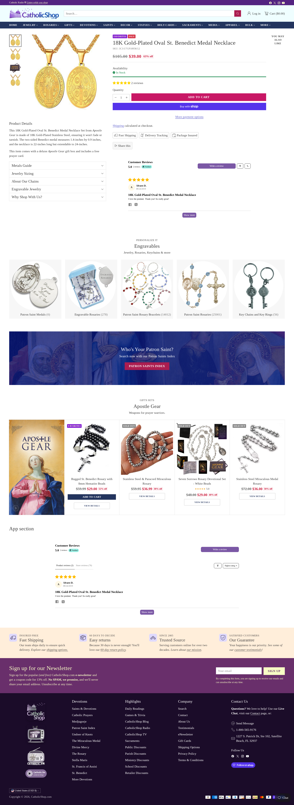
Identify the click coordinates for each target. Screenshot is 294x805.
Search (182, 708)
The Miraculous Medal (86, 740)
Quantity (118, 90)
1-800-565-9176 (246, 729)
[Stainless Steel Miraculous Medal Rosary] (257, 449)
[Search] (237, 13)
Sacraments (132, 740)
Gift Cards (184, 740)
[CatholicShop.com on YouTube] (283, 3)
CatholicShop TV (136, 734)
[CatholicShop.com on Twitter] (274, 3)
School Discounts (136, 766)
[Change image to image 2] (15, 55)
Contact (183, 715)
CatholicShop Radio (137, 728)
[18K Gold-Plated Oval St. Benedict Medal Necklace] (65, 75)
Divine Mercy (80, 747)
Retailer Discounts (136, 773)
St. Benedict (79, 773)
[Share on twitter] (136, 205)
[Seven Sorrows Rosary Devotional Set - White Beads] (202, 449)
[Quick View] (114, 427)
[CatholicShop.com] (34, 13)
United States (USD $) (26, 790)
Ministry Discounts (137, 760)
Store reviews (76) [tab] (84, 565)
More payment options (189, 116)
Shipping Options (189, 747)
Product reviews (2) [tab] (65, 565)
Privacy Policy (187, 753)
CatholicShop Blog (137, 721)
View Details (92, 506)
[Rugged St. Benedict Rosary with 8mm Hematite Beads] (92, 449)
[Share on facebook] (130, 205)
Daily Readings (134, 708)
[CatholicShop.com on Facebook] (270, 3)
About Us (184, 721)
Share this (124, 145)
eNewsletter (185, 734)
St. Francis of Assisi (84, 766)
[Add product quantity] (126, 97)
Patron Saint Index (83, 728)
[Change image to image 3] (15, 68)
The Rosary (79, 753)
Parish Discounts (135, 753)
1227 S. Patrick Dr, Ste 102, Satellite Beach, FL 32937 (259, 738)
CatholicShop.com (41, 796)
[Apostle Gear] (16, 508)
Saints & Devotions (84, 708)
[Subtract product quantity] (115, 97)
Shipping (118, 125)
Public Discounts (135, 747)
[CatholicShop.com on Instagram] (279, 3)
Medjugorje (79, 721)
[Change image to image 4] (15, 81)
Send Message (245, 723)
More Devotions (82, 779)
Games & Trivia (135, 715)
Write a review (217, 166)
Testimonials (186, 728)
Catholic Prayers (82, 715)
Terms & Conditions (191, 760)
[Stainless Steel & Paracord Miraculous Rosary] (147, 449)
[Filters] (240, 166)
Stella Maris (79, 760)
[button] (122, 83)
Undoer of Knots (82, 734)
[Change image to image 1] (15, 41)
